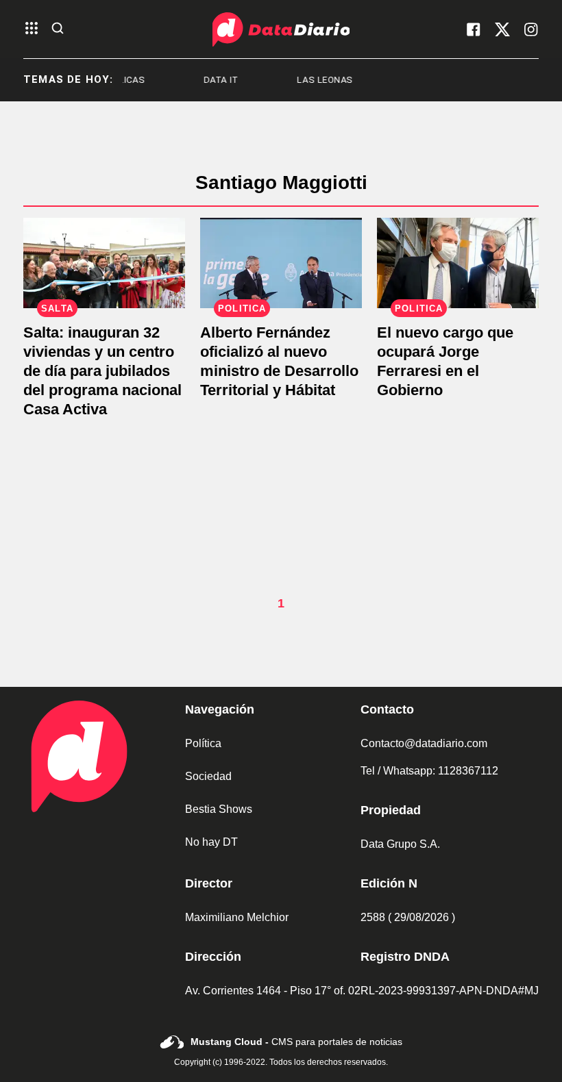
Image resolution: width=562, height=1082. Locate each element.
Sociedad (208, 776)
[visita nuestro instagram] (531, 29)
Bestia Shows (218, 809)
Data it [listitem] (207, 80)
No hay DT (211, 842)
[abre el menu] (31, 29)
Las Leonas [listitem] (311, 80)
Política (203, 743)
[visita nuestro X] (502, 29)
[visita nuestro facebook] (473, 29)
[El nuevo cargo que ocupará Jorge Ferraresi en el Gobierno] (458, 263)
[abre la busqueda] (57, 29)
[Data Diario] (281, 29)
